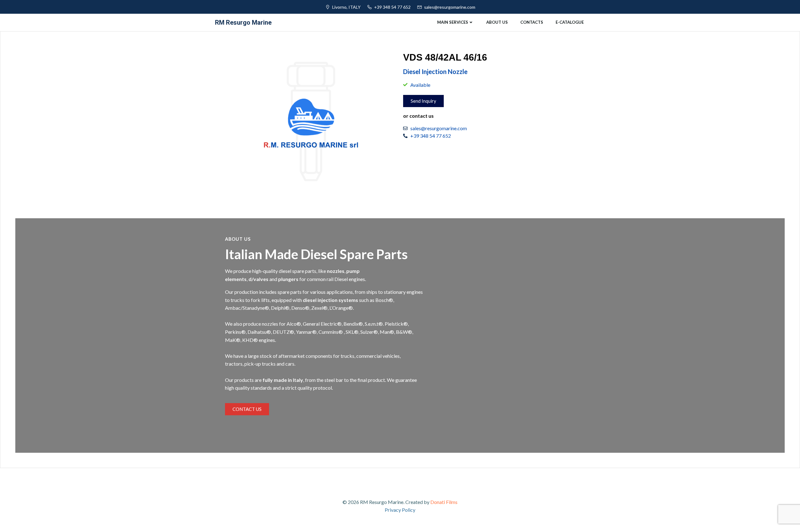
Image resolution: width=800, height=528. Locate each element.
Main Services (452, 22)
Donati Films (444, 502)
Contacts (531, 22)
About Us (497, 22)
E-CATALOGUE (570, 22)
